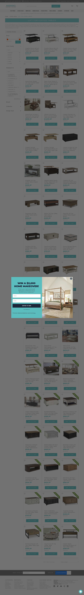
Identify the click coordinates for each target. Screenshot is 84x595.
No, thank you (27, 309)
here (34, 313)
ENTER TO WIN (26, 305)
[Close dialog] (71, 278)
